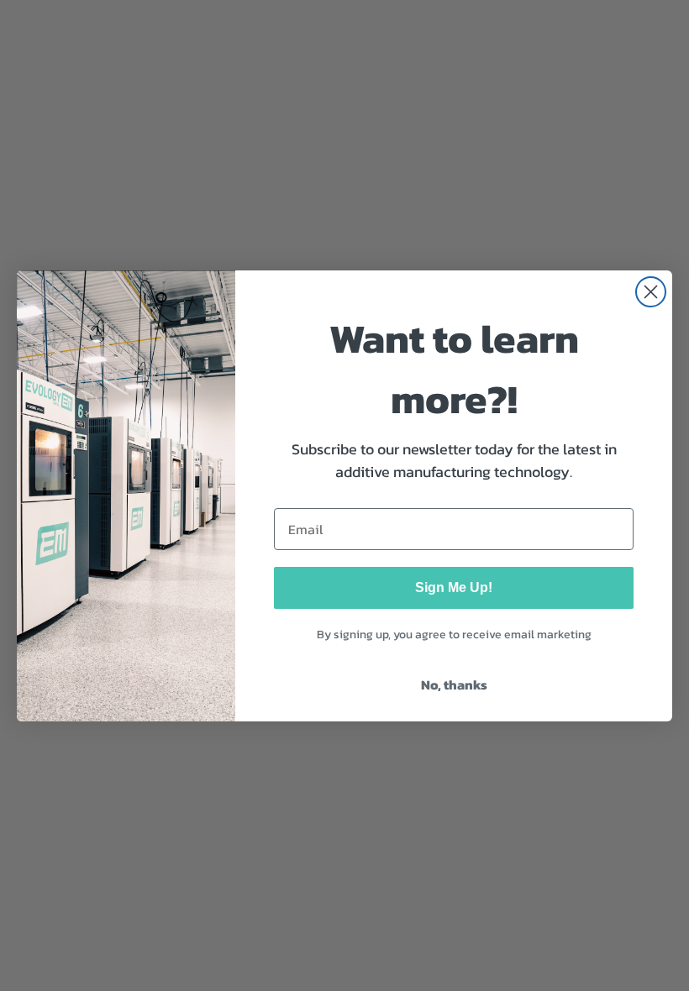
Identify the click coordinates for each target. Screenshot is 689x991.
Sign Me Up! (453, 587)
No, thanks (454, 684)
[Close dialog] (650, 292)
